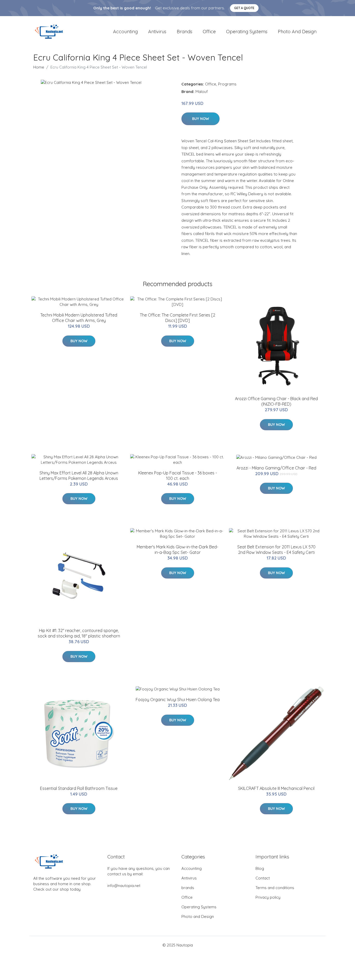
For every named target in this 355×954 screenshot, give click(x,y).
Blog (259, 868)
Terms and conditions (274, 887)
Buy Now (200, 118)
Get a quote (244, 8)
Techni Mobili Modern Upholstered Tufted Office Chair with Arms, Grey (78, 317)
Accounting (125, 32)
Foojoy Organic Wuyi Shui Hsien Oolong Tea (178, 699)
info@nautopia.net (123, 885)
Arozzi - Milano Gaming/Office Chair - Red (276, 468)
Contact (262, 878)
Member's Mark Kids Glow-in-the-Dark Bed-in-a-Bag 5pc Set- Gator (177, 549)
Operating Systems (246, 32)
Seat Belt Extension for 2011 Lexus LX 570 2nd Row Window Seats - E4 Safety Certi (276, 549)
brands (184, 32)
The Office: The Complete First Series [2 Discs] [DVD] (177, 317)
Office (209, 32)
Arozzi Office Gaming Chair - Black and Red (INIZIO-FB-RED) (276, 401)
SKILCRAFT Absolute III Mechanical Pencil (276, 788)
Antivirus (157, 32)
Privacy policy (267, 897)
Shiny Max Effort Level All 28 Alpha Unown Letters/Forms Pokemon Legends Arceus (79, 475)
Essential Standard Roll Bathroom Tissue (78, 788)
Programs (227, 84)
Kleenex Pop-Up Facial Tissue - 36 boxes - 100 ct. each (177, 475)
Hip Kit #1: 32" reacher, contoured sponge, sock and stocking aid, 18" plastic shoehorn (79, 633)
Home (38, 67)
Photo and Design (297, 32)
